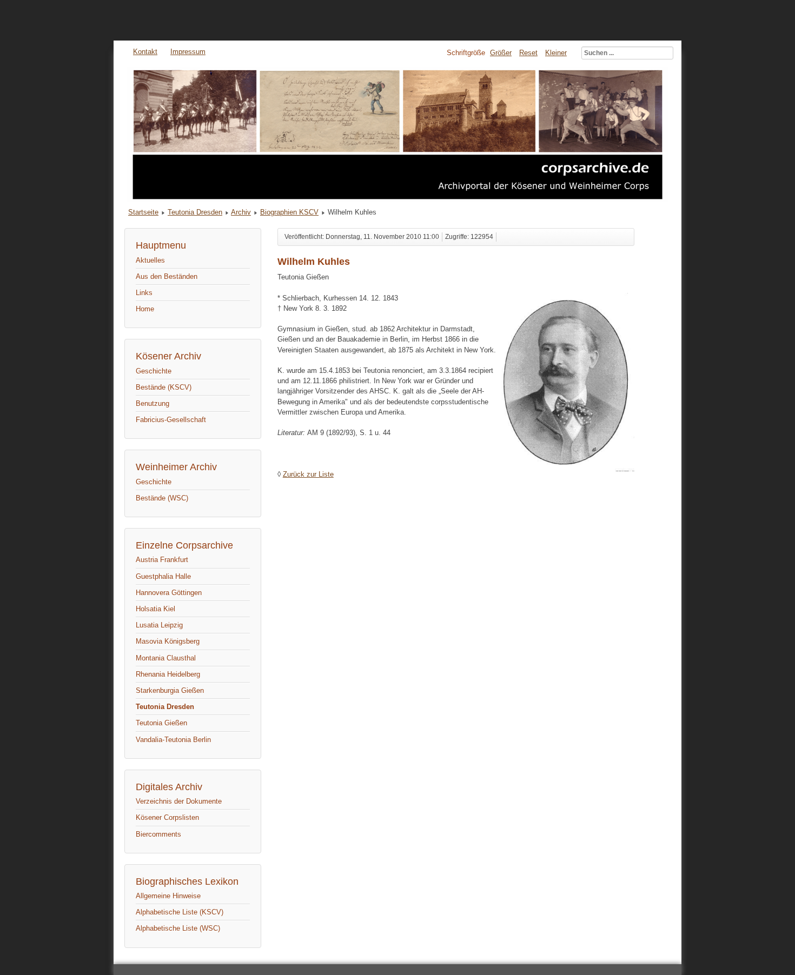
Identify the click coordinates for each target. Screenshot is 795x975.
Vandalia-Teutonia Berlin (173, 740)
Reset (528, 53)
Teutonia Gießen (161, 723)
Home (145, 309)
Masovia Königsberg (168, 641)
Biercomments (158, 834)
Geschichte (153, 371)
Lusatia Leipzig (159, 625)
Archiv (241, 212)
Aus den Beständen (166, 276)
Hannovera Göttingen (169, 593)
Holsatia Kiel (155, 609)
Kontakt (145, 52)
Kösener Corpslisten (167, 817)
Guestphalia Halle (163, 576)
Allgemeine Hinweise (168, 896)
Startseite (143, 212)
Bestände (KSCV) (163, 387)
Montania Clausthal (166, 658)
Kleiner (556, 53)
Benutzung (152, 403)
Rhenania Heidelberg (168, 674)
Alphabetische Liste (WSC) (178, 928)
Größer (501, 53)
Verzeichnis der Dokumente (179, 801)
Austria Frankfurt (162, 560)
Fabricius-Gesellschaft (171, 420)
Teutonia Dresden (195, 212)
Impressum (188, 52)
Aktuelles (150, 260)
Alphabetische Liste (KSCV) (179, 912)
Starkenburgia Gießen (170, 690)
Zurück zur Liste (308, 474)
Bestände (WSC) (162, 498)
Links (144, 293)
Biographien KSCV (289, 212)
